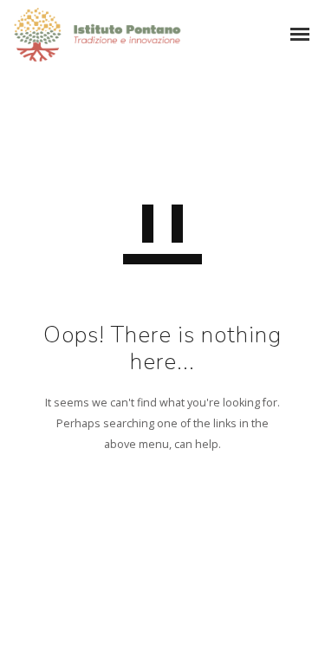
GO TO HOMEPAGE (162, 523)
